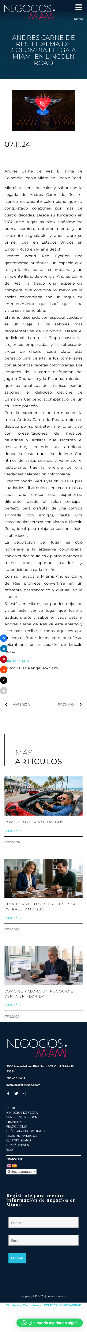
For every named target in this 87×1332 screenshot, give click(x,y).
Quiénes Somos (18, 1140)
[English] (8, 1166)
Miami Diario (16, 661)
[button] (49, 1323)
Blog (10, 1149)
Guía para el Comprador (26, 1131)
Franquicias (16, 1126)
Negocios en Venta (22, 1112)
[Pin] (3, 659)
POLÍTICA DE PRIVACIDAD (62, 1305)
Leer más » (13, 830)
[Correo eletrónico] (3, 690)
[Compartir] (3, 638)
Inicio (11, 1107)
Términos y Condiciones (23, 1305)
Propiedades (16, 1121)
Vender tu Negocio (22, 1117)
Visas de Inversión (21, 1135)
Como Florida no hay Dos (34, 822)
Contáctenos (17, 1145)
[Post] (3, 680)
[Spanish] (14, 1166)
